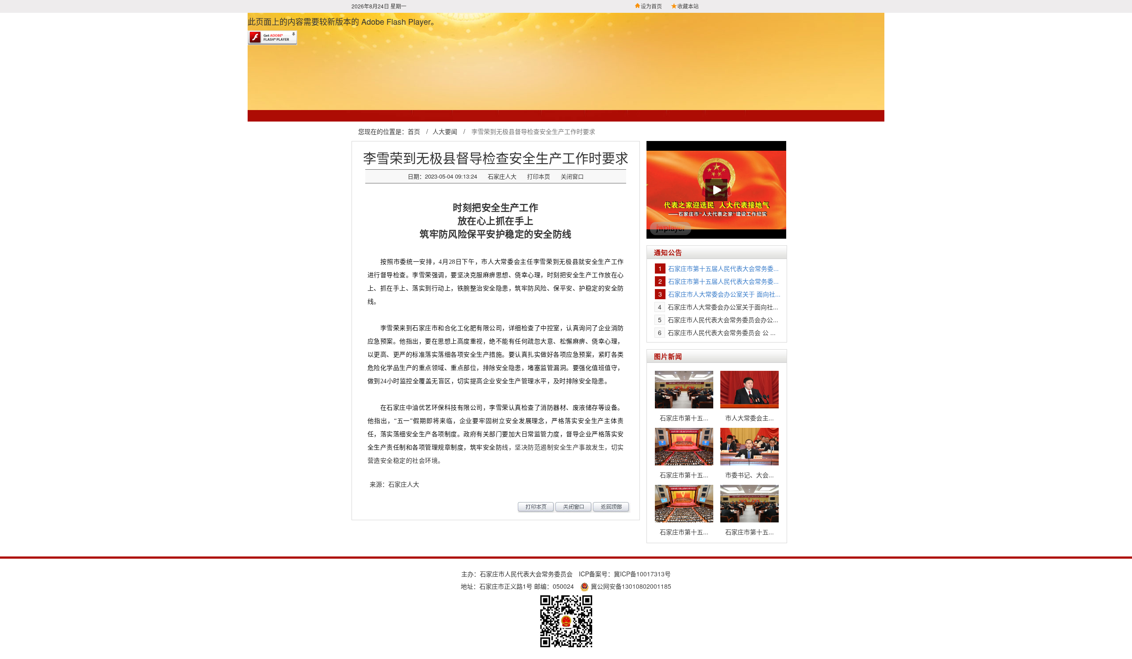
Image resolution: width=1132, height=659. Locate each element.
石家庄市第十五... (684, 417)
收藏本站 (688, 6)
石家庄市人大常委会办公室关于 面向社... (724, 294)
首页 (414, 131)
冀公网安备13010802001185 (630, 586)
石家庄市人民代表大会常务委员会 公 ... (722, 332)
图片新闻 (668, 356)
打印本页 (538, 176)
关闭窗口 (572, 176)
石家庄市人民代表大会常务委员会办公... (723, 319)
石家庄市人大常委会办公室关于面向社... (723, 306)
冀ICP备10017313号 (642, 573)
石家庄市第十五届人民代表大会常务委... (723, 268)
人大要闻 (444, 131)
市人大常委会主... (749, 417)
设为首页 (651, 6)
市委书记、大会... (749, 474)
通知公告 (668, 252)
